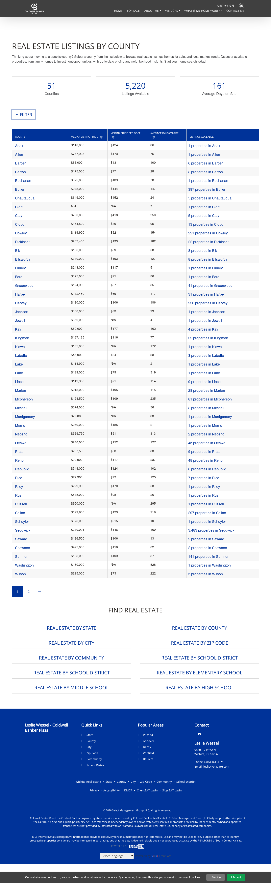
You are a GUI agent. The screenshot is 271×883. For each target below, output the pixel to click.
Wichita (148, 735)
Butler (19, 189)
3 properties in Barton (205, 171)
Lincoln (20, 381)
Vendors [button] (172, 11)
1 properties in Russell (206, 503)
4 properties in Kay (203, 329)
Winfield (148, 753)
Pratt (19, 451)
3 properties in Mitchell (206, 407)
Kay (18, 329)
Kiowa (20, 346)
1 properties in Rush (204, 495)
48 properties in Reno (205, 460)
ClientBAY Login (147, 790)
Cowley (21, 232)
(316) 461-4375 (225, 5)
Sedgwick (22, 530)
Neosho (21, 433)
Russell (21, 503)
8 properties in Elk (202, 250)
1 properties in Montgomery (210, 416)
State (89, 735)
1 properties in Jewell (205, 320)
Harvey (21, 302)
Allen (19, 154)
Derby (147, 747)
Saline (20, 512)
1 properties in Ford (203, 276)
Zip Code (92, 753)
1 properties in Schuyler (207, 521)
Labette (21, 355)
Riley (19, 486)
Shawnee (22, 547)
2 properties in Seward (206, 538)
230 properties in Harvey (208, 302)
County (91, 741)
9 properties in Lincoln (205, 381)
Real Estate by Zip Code (199, 642)
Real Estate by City (71, 642)
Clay (18, 215)
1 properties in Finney (205, 267)
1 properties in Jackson (206, 311)
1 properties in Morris (205, 425)
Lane (19, 372)
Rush (19, 495)
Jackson (21, 311)
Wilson (20, 573)
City (88, 747)
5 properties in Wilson (205, 573)
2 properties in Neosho (206, 433)
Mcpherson (24, 398)
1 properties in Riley (204, 486)
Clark (19, 206)
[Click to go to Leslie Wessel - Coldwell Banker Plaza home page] (34, 8)
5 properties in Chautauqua (210, 197)
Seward (21, 538)
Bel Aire (148, 759)
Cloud (19, 224)
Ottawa (20, 442)
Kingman (22, 337)
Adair (19, 145)
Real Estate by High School (199, 687)
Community (94, 759)
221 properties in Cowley (208, 232)
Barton (20, 171)
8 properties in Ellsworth (207, 259)
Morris (20, 425)
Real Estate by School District (199, 657)
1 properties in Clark (204, 206)
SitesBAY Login (172, 790)
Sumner (21, 556)
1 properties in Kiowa (205, 346)
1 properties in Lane (204, 372)
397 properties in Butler (206, 189)
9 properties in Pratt (204, 451)
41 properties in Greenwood (210, 285)
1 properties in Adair (204, 145)
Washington (24, 565)
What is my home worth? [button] (203, 11)
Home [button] (118, 11)
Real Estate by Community (71, 657)
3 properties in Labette (206, 355)
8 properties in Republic (207, 468)
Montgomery (25, 416)
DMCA (128, 790)
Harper (20, 294)
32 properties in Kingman (208, 337)
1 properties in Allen (204, 154)
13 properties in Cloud (205, 224)
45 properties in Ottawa (206, 442)
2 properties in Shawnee (207, 547)
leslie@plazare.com (216, 766)
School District (96, 765)
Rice (18, 477)
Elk (17, 250)
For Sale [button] (133, 11)
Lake (19, 364)
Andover (148, 741)
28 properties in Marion (206, 390)
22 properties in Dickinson (209, 241)
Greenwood (24, 285)
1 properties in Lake (204, 364)
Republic (22, 468)
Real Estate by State (71, 628)
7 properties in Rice (203, 477)
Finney (20, 267)
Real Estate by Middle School (71, 687)
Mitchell (21, 407)
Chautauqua (25, 197)
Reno (19, 460)
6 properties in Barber (205, 162)
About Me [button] (152, 11)
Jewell (20, 320)
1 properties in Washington (209, 565)
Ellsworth (22, 259)
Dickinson (23, 241)
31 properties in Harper (206, 294)
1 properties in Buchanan (208, 180)
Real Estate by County (199, 628)
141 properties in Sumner (208, 556)
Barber (20, 162)
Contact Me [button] (235, 11)
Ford (18, 276)
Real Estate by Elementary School (199, 672)
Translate (165, 856)
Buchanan (23, 180)
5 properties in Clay (203, 215)
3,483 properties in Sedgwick (211, 530)
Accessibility (111, 790)
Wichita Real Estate (88, 781)
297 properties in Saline (207, 512)
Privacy (94, 790)
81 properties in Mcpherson (210, 398)
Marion (20, 390)
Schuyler (22, 521)
